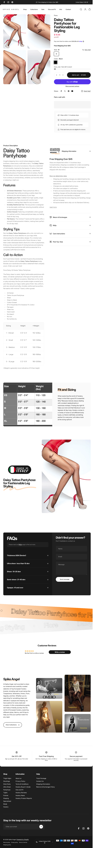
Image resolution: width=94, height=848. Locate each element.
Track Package (41, 786)
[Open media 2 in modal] (38, 31)
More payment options (71, 86)
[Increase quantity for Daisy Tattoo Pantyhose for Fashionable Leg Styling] (62, 75)
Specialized (7, 809)
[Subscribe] (41, 834)
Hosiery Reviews (21, 800)
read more (52, 207)
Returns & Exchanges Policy (45, 795)
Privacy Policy (20, 789)
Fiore (54, 15)
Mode (5, 812)
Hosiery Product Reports (24, 806)
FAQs (20, 553)
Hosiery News (20, 803)
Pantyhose (6, 797)
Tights (5, 800)
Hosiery (5, 815)
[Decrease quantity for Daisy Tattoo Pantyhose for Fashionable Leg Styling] (55, 75)
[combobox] (83, 2)
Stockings (6, 789)
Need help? (85, 91)
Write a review (59, 661)
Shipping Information (43, 792)
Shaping (6, 806)
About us (18, 786)
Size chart (86, 49)
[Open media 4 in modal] (38, 65)
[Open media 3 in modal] (14, 65)
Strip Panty (7, 792)
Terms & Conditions (22, 792)
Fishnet (5, 803)
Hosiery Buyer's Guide (23, 795)
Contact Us (40, 789)
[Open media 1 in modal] (14, 31)
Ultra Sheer (7, 795)
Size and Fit (19, 797)
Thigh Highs (7, 786)
